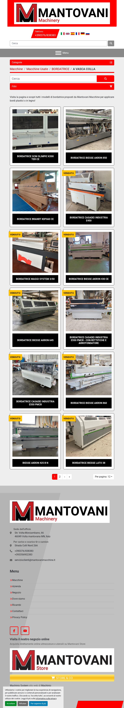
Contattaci (17, 611)
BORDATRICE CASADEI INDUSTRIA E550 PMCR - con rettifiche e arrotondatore (89, 340)
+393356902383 (23, 554)
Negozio (16, 592)
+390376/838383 (45, 35)
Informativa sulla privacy (46, 698)
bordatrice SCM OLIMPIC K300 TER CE (35, 158)
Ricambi (16, 604)
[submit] (111, 43)
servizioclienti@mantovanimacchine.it (35, 560)
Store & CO (64, 678)
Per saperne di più (38, 703)
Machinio (46, 685)
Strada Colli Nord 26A (26, 545)
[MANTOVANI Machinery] (60, 511)
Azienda (16, 586)
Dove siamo (18, 598)
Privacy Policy (19, 617)
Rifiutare (22, 703)
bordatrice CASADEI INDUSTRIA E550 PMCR (35, 403)
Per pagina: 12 (102, 476)
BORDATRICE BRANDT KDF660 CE (35, 219)
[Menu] (58, 53)
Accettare (11, 703)
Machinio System (19, 685)
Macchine (17, 580)
